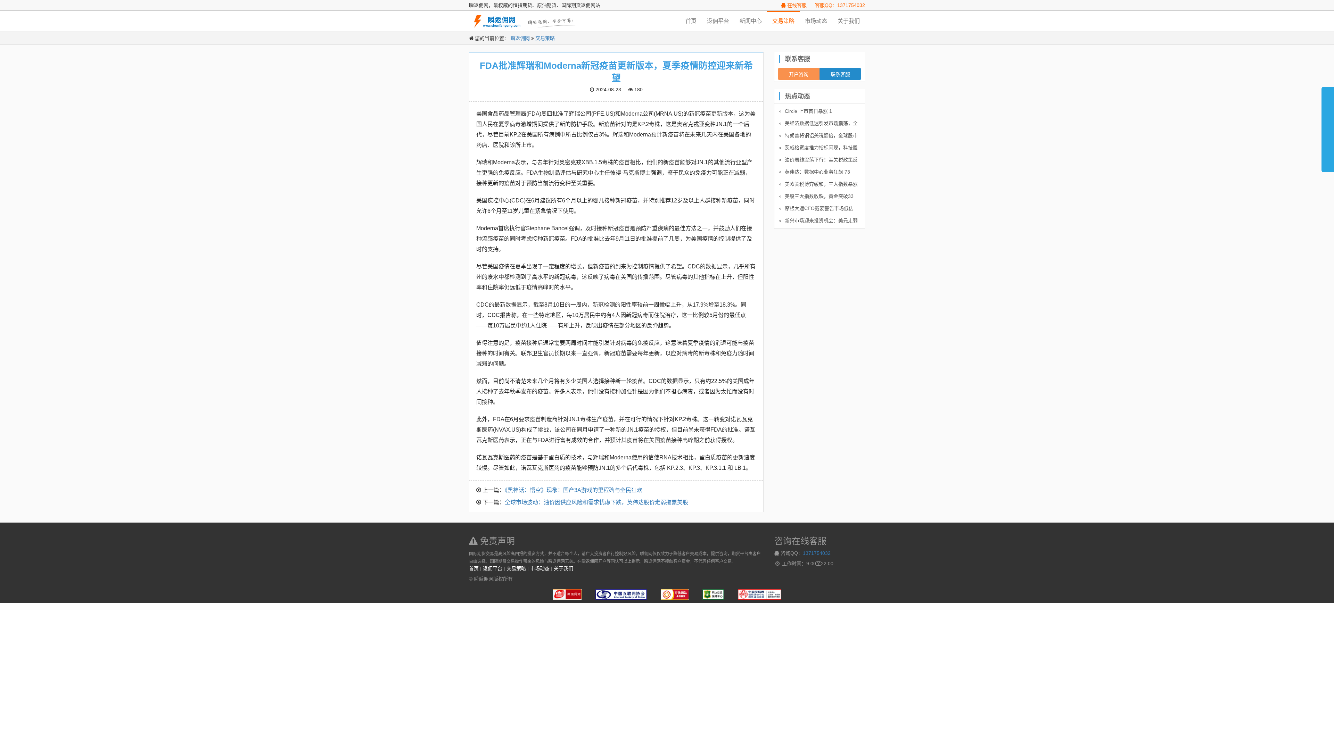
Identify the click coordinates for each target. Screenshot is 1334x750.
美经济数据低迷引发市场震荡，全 (821, 123)
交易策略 (783, 21)
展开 (1327, 126)
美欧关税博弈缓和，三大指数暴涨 (821, 184)
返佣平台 (718, 21)
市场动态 (816, 21)
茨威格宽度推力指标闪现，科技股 (821, 147)
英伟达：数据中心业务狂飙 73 (817, 172)
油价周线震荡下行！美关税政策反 (821, 159)
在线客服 (796, 5)
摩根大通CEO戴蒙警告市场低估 (819, 208)
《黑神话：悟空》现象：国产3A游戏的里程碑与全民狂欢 (573, 490)
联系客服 (840, 73)
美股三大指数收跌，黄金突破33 (819, 196)
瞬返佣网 (520, 38)
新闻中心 (751, 21)
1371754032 (817, 553)
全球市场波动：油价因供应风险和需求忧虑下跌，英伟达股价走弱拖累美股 (596, 502)
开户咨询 (798, 73)
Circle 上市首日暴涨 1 (808, 111)
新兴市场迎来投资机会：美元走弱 (821, 220)
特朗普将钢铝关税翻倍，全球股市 (821, 135)
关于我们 (849, 21)
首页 (691, 21)
